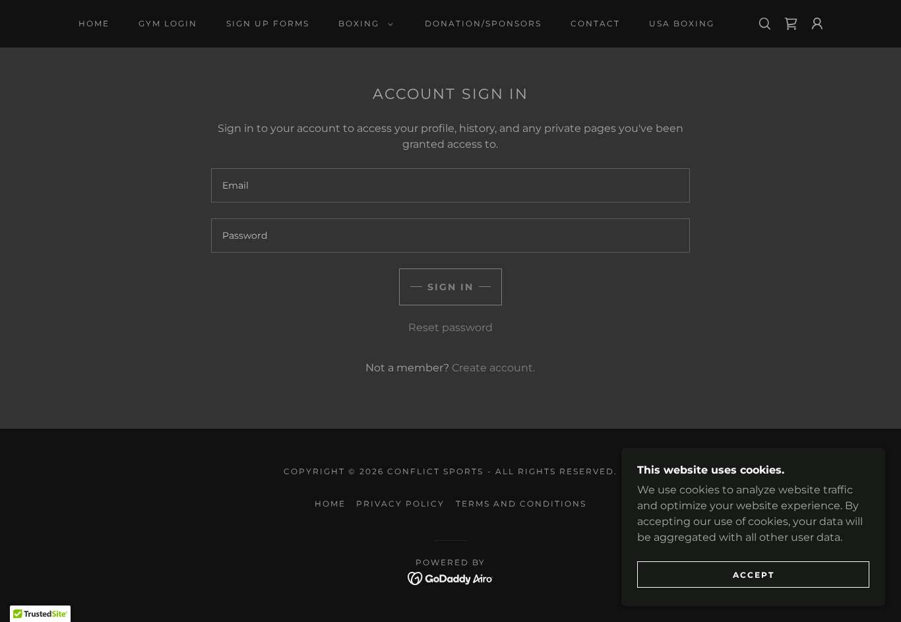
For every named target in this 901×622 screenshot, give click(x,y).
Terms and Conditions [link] (521, 504)
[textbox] (450, 185)
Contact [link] (595, 23)
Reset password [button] (450, 327)
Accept (753, 575)
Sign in (450, 287)
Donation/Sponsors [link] (483, 23)
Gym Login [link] (168, 23)
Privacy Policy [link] (400, 504)
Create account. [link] (493, 367)
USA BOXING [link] (681, 23)
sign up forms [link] (267, 23)
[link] (791, 24)
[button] (362, 24)
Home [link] (93, 23)
